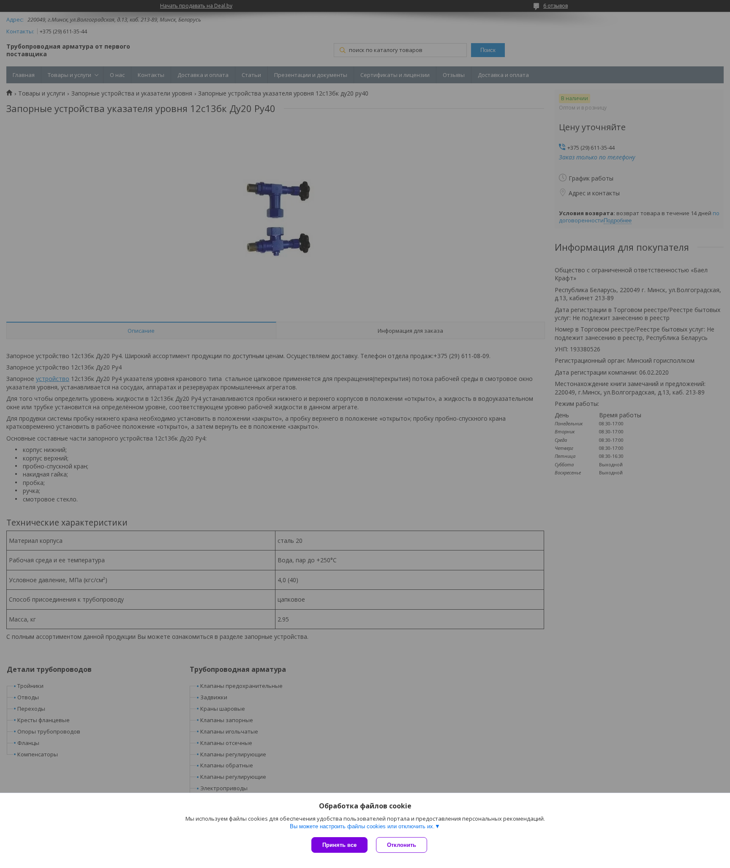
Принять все (339, 845)
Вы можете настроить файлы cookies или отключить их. (362, 826)
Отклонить (401, 845)
